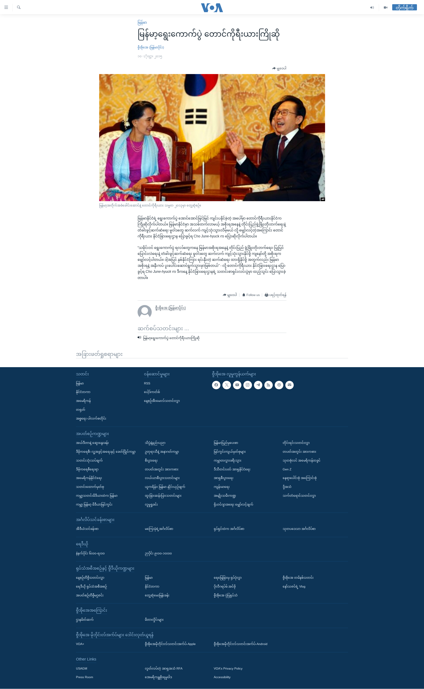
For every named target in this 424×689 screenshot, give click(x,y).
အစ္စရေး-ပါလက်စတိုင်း (91, 418)
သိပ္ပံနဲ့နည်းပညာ (155, 443)
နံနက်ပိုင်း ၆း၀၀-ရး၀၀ (90, 553)
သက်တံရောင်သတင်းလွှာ (299, 495)
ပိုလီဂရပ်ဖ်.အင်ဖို (225, 586)
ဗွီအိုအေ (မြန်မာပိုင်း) (151, 47)
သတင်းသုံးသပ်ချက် (89, 460)
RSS (147, 383)
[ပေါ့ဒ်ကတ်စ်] (279, 385)
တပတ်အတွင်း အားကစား (161, 469)
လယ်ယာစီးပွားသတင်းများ (162, 478)
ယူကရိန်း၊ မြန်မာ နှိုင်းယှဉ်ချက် (165, 487)
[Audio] (372, 7)
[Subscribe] (289, 385)
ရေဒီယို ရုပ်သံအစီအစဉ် (91, 586)
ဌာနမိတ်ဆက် (85, 619)
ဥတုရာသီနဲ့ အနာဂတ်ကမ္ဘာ (162, 451)
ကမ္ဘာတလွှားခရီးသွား (227, 460)
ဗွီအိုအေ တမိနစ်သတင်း (298, 577)
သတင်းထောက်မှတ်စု (90, 487)
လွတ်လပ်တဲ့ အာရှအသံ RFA (163, 668)
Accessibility (222, 677)
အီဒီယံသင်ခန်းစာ (87, 529)
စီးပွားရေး (151, 460)
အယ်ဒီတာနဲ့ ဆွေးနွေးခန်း (92, 443)
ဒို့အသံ (287, 487)
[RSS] (268, 385)
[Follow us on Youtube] (237, 385)
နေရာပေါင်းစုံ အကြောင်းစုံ (300, 478)
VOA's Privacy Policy (228, 668)
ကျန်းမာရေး (222, 487)
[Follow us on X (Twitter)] (226, 385)
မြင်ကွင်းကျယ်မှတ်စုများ (230, 451)
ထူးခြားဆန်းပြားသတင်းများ (163, 495)
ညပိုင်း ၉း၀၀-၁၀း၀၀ (158, 553)
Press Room (84, 677)
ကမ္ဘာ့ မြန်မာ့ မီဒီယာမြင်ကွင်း (94, 504)
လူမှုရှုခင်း (151, 504)
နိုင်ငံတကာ (83, 392)
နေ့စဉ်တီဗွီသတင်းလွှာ (90, 577)
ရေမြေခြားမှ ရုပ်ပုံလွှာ (228, 577)
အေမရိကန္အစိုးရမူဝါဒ (158, 677)
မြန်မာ (142, 22)
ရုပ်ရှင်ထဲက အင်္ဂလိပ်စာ (229, 529)
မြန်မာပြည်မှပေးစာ (226, 443)
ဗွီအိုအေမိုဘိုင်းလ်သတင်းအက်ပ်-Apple (170, 644)
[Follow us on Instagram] (247, 385)
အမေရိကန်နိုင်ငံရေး (89, 478)
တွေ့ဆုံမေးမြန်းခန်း (157, 595)
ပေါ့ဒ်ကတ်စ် (152, 392)
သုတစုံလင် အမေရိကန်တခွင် (301, 460)
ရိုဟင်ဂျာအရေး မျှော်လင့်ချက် (233, 504)
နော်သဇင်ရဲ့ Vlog (294, 586)
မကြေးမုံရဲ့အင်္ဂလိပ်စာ (159, 529)
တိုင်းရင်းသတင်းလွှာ (296, 443)
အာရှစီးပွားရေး (223, 478)
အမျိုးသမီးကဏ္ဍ (225, 495)
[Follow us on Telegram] (258, 385)
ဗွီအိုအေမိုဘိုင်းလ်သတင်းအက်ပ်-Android (240, 644)
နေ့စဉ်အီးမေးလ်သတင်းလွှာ (162, 401)
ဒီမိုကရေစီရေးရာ (87, 469)
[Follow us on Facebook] (216, 385)
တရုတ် (80, 409)
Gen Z (287, 469)
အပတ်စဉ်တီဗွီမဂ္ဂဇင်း (90, 595)
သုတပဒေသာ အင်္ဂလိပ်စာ (299, 529)
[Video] (385, 7)
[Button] (279, 68)
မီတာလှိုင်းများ (154, 619)
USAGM (81, 668)
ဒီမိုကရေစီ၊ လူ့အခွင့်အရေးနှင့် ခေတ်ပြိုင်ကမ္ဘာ (106, 451)
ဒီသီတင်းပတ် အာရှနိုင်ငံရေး (232, 469)
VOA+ (80, 644)
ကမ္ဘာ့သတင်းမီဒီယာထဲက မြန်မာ (96, 495)
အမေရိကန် (83, 401)
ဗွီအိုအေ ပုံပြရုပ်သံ (226, 595)
